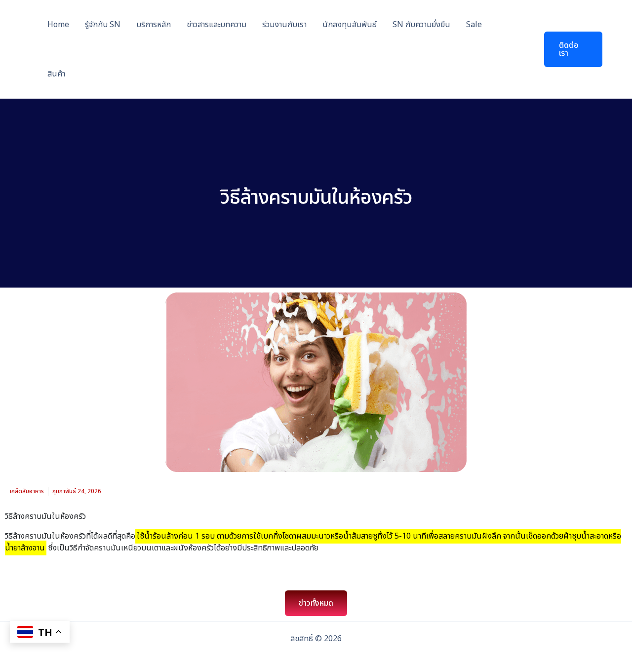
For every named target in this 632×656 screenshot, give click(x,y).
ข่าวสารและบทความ (216, 25)
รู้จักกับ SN (102, 25)
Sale (474, 25)
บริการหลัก (153, 25)
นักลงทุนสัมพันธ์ (349, 25)
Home (58, 25)
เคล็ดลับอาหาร (27, 491)
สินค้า (56, 74)
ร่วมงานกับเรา (284, 25)
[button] (567, 49)
